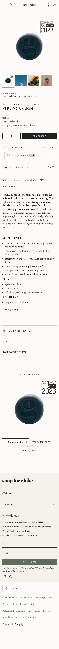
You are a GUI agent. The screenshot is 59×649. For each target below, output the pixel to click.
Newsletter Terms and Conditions (19, 617)
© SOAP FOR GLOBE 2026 (17, 597)
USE (4, 341)
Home (5, 93)
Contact (8, 504)
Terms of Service (12, 571)
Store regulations (43, 597)
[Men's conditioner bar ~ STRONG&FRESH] (29, 409)
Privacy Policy (48, 568)
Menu (7, 492)
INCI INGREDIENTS (14, 352)
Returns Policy (26, 604)
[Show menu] (4, 5)
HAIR (13, 93)
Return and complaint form (16, 610)
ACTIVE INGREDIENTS (16, 331)
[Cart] (55, 5)
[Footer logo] (17, 480)
